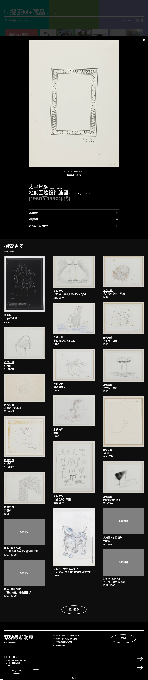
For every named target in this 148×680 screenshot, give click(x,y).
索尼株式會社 (70, 568)
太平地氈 (38, 187)
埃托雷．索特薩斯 (112, 537)
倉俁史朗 (9, 362)
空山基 (57, 568)
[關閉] (144, 40)
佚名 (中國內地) (12, 548)
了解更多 (9, 665)
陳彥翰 (7, 315)
